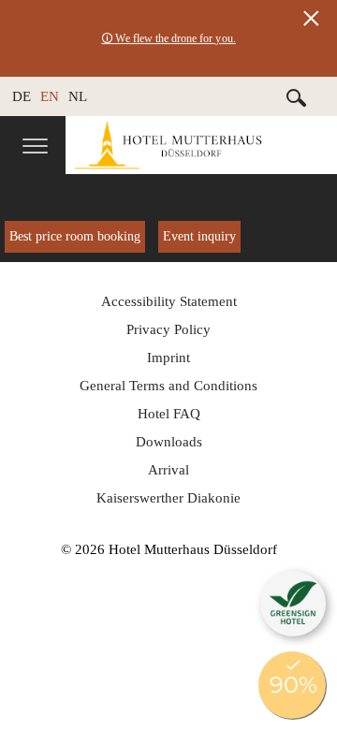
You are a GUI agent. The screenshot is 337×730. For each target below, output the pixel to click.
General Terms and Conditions (168, 385)
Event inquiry (199, 236)
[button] (293, 604)
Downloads (169, 441)
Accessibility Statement (169, 301)
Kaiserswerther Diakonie (168, 497)
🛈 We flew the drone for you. (168, 38)
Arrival (168, 469)
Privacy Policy (168, 329)
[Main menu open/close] (35, 148)
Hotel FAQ (169, 413)
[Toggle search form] (297, 97)
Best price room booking (74, 236)
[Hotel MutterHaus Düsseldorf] (201, 145)
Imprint (168, 357)
